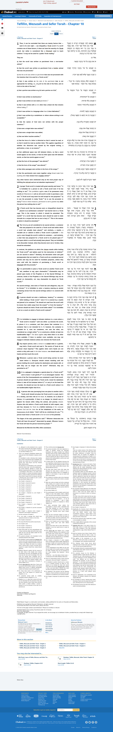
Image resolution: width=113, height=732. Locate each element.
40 (34, 254)
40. (45, 497)
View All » (62, 647)
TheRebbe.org (41, 704)
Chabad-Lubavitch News (86, 699)
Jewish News (41, 697)
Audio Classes (52, 716)
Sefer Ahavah (58, 20)
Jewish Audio (71, 703)
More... (47, 632)
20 (36, 164)
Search (54, 700)
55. (72, 518)
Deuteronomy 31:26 (23, 412)
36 (42, 229)
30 (21, 201)
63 (45, 418)
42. (45, 514)
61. (72, 548)
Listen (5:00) (61, 665)
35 (38, 220)
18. (18, 516)
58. (72, 533)
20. (18, 521)
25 (61, 185)
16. (18, 511)
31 (40, 203)
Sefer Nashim (49, 630)
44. (45, 530)
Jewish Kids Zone (42, 700)
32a (76, 464)
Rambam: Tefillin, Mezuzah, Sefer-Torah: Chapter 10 (78, 657)
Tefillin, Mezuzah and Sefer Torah (74, 20)
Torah (61, 48)
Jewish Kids (93, 716)
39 (62, 251)
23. (18, 527)
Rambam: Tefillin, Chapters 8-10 (33, 663)
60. (72, 543)
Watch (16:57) (66, 659)
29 (43, 198)
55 (30, 334)
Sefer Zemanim (49, 628)
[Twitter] (89, 722)
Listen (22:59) (21, 659)
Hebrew (61, 33)
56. (72, 522)
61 (44, 382)
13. (18, 502)
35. (45, 469)
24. (18, 529)
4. (17, 483)
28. (18, 564)
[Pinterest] (93, 722)
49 (47, 304)
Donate (100, 12)
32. (45, 447)
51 (52, 307)
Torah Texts (77, 716)
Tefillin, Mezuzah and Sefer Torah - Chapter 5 (72, 645)
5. (17, 485)
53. (72, 507)
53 (35, 321)
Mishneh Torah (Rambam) (45, 20)
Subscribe (55, 699)
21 (45, 164)
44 (24, 287)
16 (39, 147)
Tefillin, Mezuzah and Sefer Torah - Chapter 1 (32, 643)
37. (45, 482)
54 (37, 331)
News (61, 716)
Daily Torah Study (57, 697)
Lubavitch (45, 721)
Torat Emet (37, 609)
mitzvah (28, 372)
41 (36, 264)
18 (38, 160)
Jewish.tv (36, 716)
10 (18, 372)
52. (72, 488)
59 (62, 371)
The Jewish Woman (42, 696)
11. (17, 498)
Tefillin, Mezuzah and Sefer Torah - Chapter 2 (32, 645)
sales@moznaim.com (76, 629)
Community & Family (35, 16)
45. (45, 540)
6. (17, 486)
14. (18, 504)
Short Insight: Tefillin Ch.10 (66, 663)
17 (44, 156)
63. (72, 574)
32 (43, 210)
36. (45, 477)
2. (17, 453)
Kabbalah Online (42, 702)
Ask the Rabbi (79, 12)
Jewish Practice (7, 16)
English (52, 33)
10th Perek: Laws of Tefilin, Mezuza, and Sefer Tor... (33, 657)
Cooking (69, 716)
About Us (78, 727)
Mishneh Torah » (23, 622)
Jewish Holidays (72, 695)
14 (43, 128)
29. (18, 570)
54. (72, 509)
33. (45, 449)
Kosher (70, 699)
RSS (54, 703)
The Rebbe (83, 696)
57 (47, 365)
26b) (61, 447)
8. (17, 490)
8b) (26, 564)
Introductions (49, 623)
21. (18, 523)
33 (21, 215)
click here (45, 605)
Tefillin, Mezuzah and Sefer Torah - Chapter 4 (72, 643)
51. (72, 464)
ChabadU (44, 716)
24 (55, 181)
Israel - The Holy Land (43, 703)
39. (45, 492)
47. (45, 562)
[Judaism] (9, 12)
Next (94, 37)
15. (18, 507)
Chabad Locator (84, 700)
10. (18, 496)
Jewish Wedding (72, 696)
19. (18, 519)
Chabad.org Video (42, 695)
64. (72, 579)
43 (22, 281)
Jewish (65, 723)
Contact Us (93, 727)
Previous (29, 37)
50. (72, 447)
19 (48, 160)
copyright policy (21, 613)
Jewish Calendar (56, 696)
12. (18, 500)
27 (20, 196)
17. (18, 514)
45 (22, 292)
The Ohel (82, 697)
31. (18, 579)
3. (17, 481)
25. (18, 536)
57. (72, 525)
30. (18, 575)
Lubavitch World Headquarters (70, 721)
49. (45, 576)
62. (72, 553)
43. (45, 521)
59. (72, 538)
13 (23, 124)
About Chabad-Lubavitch (86, 695)
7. (17, 489)
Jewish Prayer (71, 702)
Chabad (40, 721)
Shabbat (70, 697)
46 (53, 296)
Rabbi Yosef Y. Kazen (46, 723)
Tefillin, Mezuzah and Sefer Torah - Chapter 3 (32, 647)
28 (60, 196)
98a (52, 530)
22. (18, 525)
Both (56, 33)
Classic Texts (32, 20)
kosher (41, 176)
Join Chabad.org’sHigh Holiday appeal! (50, 2)
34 (49, 218)
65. (72, 584)
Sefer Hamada (49, 624)
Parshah (70, 700)
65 (51, 423)
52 (51, 309)
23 (49, 175)
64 (35, 420)
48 (35, 302)
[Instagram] (96, 722)
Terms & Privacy (85, 727)
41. (45, 505)
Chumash (20, 265)
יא (94, 392)
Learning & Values (20, 16)
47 (39, 299)
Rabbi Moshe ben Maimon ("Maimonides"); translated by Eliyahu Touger (34, 27)
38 (28, 251)
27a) (38, 539)
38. (45, 490)
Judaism (60, 723)
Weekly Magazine (25, 700)
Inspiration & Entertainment (52, 16)
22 (57, 168)
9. (17, 492)
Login (65, 12)
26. (18, 539)
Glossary (55, 702)
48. (45, 571)
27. (18, 550)
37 (62, 237)
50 (62, 304)
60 (41, 374)
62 (61, 411)
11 (18, 392)
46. (45, 558)
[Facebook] (86, 722)
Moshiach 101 (41, 699)
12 (25, 117)
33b (76, 525)
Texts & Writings (21, 20)
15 (40, 136)
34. (45, 461)
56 (34, 348)
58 (28, 367)
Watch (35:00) (27, 665)
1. (17, 447)
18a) (61, 566)
